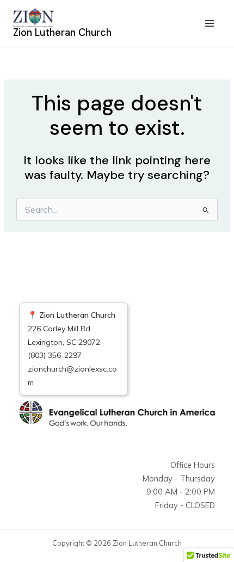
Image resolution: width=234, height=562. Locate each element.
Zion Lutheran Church (62, 32)
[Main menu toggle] (209, 23)
